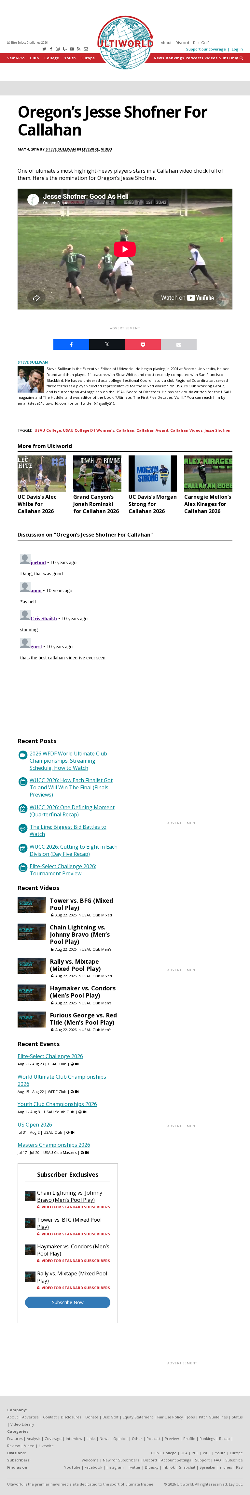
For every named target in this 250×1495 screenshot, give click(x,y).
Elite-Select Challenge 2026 (29, 42)
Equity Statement (138, 1417)
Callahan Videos (186, 430)
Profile (189, 1438)
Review (13, 1445)
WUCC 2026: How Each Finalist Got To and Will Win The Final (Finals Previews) (71, 787)
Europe (88, 57)
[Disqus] (125, 632)
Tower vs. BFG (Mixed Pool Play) (81, 904)
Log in (237, 49)
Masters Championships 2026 (54, 1144)
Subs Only (228, 57)
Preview (172, 1438)
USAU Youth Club (59, 1111)
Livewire (90, 149)
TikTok (169, 1467)
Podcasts (194, 57)
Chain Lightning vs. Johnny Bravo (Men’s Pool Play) (80, 934)
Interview (74, 1438)
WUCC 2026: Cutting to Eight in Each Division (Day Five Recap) (74, 850)
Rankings (175, 57)
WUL (207, 1452)
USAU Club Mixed (97, 915)
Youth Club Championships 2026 (57, 1104)
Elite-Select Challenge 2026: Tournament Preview (63, 870)
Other (137, 1438)
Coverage (53, 1438)
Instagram (115, 1467)
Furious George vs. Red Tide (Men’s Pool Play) (83, 1018)
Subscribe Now (68, 1302)
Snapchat (187, 1467)
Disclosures (71, 1417)
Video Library (22, 1424)
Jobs (191, 1417)
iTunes (226, 1467)
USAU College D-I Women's (88, 430)
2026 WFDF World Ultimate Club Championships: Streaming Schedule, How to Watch (68, 760)
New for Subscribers (121, 1460)
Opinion (120, 1438)
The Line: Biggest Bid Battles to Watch (68, 830)
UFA (184, 1452)
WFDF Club (57, 1091)
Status (237, 1417)
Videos (210, 57)
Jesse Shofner (217, 430)
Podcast (153, 1438)
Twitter (134, 1467)
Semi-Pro (16, 57)
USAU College (48, 430)
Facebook (93, 1467)
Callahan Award (152, 430)
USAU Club (57, 1063)
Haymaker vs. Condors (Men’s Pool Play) (83, 991)
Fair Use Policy (170, 1417)
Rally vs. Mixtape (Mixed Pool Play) (75, 964)
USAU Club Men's (96, 949)
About (166, 42)
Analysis (33, 1438)
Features (14, 1438)
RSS (239, 1467)
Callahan (125, 430)
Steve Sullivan (61, 149)
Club (34, 57)
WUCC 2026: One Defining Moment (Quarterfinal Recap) (72, 811)
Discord (182, 42)
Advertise (30, 1417)
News (159, 57)
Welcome (90, 1460)
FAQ (217, 1460)
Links (91, 1438)
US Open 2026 (35, 1124)
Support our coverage (206, 49)
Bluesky (152, 1467)
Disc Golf (201, 42)
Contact (50, 1417)
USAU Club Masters (59, 1152)
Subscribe (234, 1460)
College (51, 57)
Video (106, 149)
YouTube (72, 1467)
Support (202, 1460)
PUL (195, 1452)
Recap (224, 1438)
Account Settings (176, 1460)
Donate (91, 1417)
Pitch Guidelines (213, 1417)
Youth (70, 57)
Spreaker (208, 1467)
